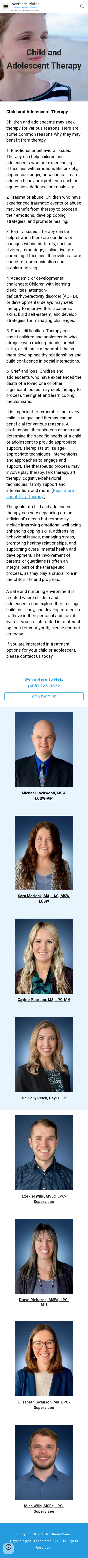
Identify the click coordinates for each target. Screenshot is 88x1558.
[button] (5, 6)
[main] (44, 57)
